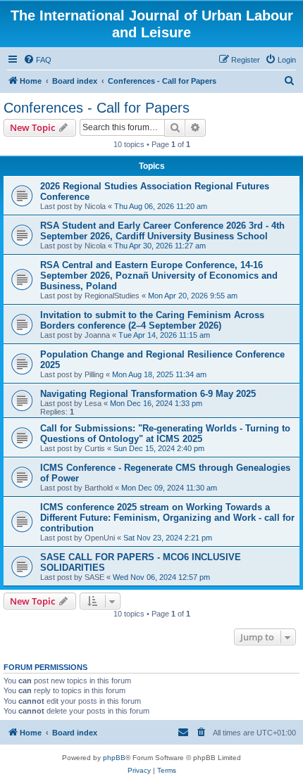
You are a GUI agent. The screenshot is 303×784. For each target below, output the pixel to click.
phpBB (114, 757)
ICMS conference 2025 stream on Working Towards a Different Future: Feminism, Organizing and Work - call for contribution (167, 517)
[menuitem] (37, 59)
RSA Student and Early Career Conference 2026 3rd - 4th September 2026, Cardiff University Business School (162, 230)
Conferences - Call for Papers (97, 107)
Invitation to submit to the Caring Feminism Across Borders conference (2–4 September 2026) (152, 320)
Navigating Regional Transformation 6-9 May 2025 (148, 393)
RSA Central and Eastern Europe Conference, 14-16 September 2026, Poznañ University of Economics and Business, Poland (159, 275)
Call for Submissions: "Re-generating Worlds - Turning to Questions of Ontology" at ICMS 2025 (165, 433)
